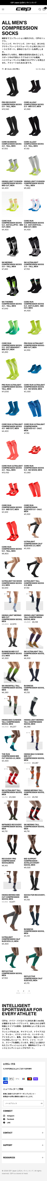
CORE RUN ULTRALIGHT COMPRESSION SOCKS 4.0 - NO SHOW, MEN (34, 387)
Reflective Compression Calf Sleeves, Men (33, 978)
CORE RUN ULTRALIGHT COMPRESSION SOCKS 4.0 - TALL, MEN (12, 468)
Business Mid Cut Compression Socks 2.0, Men (12, 654)
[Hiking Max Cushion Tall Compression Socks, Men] (12, 706)
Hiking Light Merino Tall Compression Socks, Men (34, 617)
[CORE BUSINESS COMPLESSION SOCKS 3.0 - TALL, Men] (12, 126)
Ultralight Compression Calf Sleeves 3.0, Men (33, 544)
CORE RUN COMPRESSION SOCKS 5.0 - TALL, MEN (12, 549)
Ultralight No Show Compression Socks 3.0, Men (12, 583)
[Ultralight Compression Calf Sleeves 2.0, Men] (12, 919)
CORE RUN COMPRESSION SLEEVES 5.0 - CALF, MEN (33, 508)
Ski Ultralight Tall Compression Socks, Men (34, 654)
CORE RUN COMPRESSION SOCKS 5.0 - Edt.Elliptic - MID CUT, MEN (12, 224)
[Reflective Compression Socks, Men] (12, 957)
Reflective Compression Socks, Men (12, 973)
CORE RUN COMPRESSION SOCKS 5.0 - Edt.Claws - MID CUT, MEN (34, 305)
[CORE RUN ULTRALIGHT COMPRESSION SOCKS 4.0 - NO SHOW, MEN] (34, 369)
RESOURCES (9, 1157)
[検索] (40, 9)
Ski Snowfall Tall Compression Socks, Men (12, 688)
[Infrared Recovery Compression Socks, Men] (12, 811)
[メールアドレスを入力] (41, 1103)
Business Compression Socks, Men (34, 688)
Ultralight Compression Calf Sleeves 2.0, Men (11, 939)
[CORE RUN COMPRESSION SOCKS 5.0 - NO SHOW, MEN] (34, 450)
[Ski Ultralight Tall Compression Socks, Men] (34, 638)
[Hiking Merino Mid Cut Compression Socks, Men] (12, 881)
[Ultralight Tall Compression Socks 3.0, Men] (34, 567)
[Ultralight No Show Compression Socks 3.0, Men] (12, 567)
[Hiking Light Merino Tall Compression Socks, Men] (34, 601)
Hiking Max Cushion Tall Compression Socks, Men (11, 722)
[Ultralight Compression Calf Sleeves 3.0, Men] (34, 528)
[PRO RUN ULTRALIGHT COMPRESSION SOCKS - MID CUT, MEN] (34, 327)
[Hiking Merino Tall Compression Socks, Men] (34, 777)
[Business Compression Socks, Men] (34, 672)
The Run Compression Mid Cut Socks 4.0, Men (11, 756)
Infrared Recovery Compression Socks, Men (12, 827)
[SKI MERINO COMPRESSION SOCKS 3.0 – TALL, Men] (12, 246)
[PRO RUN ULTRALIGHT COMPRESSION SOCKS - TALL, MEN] (12, 369)
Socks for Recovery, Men (34, 896)
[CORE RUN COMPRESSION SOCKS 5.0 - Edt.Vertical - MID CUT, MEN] (34, 205)
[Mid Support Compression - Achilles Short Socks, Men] (34, 845)
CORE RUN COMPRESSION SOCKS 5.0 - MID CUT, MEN (12, 507)
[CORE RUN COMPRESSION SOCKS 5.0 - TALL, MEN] (12, 531)
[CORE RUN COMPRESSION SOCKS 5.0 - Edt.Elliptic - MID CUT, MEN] (12, 205)
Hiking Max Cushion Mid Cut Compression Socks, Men (34, 757)
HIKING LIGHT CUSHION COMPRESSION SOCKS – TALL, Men (34, 183)
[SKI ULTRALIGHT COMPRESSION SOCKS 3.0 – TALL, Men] (34, 246)
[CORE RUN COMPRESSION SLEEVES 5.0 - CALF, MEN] (34, 489)
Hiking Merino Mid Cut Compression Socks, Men (11, 897)
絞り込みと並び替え (12, 69)
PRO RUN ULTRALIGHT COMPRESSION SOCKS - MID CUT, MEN (34, 345)
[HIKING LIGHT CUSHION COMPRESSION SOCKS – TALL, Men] (34, 165)
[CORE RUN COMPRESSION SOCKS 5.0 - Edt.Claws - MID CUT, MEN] (34, 286)
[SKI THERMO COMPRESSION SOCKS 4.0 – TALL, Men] (12, 286)
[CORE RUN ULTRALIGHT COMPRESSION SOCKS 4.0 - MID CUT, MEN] (12, 408)
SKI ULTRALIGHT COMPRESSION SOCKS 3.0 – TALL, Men (34, 264)
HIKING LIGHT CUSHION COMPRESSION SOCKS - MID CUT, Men (12, 183)
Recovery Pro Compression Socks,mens (9, 861)
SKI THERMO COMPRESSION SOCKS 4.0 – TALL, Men (12, 304)
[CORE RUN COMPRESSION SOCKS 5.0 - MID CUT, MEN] (12, 489)
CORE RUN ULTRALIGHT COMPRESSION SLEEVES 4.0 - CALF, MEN (34, 427)
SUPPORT (7, 1145)
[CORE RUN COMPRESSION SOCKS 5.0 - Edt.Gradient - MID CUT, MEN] (12, 327)
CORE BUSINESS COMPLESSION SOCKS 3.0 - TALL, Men (11, 144)
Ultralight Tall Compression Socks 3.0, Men (34, 583)
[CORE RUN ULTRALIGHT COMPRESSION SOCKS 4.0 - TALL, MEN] (12, 450)
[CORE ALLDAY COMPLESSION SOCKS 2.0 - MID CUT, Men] (34, 86)
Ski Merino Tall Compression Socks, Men (34, 827)
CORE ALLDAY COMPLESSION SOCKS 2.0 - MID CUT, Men (34, 104)
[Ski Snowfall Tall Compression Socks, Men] (12, 672)
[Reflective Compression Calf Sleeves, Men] (34, 960)
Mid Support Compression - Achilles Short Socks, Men (31, 862)
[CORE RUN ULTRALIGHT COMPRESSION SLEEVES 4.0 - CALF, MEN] (34, 408)
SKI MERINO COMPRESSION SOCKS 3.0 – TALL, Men (12, 264)
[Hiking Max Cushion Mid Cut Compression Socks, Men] (34, 740)
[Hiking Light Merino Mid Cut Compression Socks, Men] (12, 601)
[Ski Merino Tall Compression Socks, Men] (34, 811)
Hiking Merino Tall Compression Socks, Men (34, 792)
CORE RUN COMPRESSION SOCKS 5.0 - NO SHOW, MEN (34, 468)
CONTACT (7, 1133)
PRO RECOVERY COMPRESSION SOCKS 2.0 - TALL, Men (12, 104)
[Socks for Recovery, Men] (34, 881)
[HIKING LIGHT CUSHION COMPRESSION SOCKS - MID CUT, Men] (12, 165)
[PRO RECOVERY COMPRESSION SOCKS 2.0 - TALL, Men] (12, 86)
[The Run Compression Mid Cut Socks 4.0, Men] (12, 740)
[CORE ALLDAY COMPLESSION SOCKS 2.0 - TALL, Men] (34, 126)
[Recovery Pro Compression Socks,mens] (12, 845)
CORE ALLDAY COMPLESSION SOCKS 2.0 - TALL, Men (34, 144)
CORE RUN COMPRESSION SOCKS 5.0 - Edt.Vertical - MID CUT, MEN (34, 224)
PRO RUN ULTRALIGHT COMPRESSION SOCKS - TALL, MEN (12, 387)
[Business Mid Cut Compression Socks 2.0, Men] (12, 638)
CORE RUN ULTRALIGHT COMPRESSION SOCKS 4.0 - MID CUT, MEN (12, 426)
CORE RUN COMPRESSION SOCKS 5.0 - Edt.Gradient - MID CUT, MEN (12, 346)
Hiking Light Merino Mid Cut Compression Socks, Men (12, 618)
